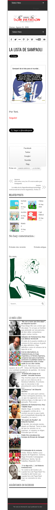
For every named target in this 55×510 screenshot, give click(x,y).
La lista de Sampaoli (25, 49)
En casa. (13, 256)
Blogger (36, 9)
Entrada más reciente (17, 247)
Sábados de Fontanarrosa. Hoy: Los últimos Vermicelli (33, 338)
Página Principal (12, 6)
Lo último (36, 168)
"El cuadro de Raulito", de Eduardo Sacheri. (31, 421)
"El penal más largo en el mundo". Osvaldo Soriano (31, 374)
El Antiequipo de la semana (31, 450)
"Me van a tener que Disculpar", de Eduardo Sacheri (33, 322)
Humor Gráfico (24, 168)
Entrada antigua (40, 247)
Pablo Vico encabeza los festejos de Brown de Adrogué (32, 436)
